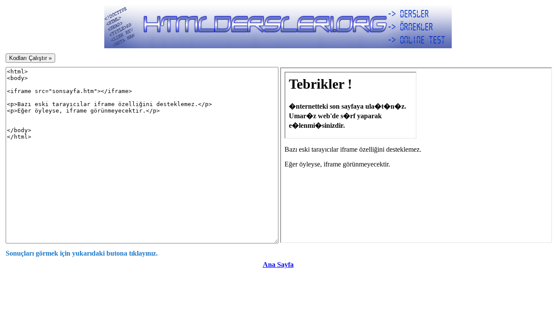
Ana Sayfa (278, 264)
